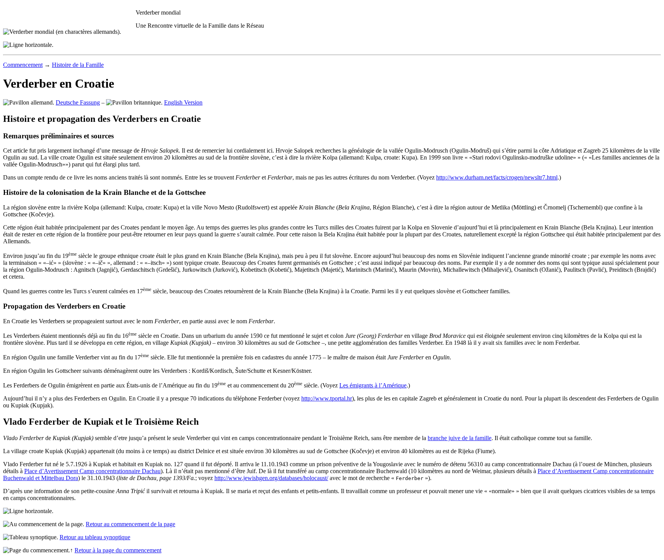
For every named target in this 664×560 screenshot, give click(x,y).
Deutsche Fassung (78, 102)
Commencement (23, 64)
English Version (183, 102)
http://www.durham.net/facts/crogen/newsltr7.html (497, 177)
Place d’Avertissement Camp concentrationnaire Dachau (92, 471)
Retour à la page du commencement (118, 550)
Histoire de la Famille (78, 64)
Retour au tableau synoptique (95, 537)
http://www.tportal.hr (326, 398)
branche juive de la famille (459, 438)
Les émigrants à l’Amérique (373, 385)
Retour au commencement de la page (130, 524)
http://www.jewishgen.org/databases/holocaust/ (271, 478)
